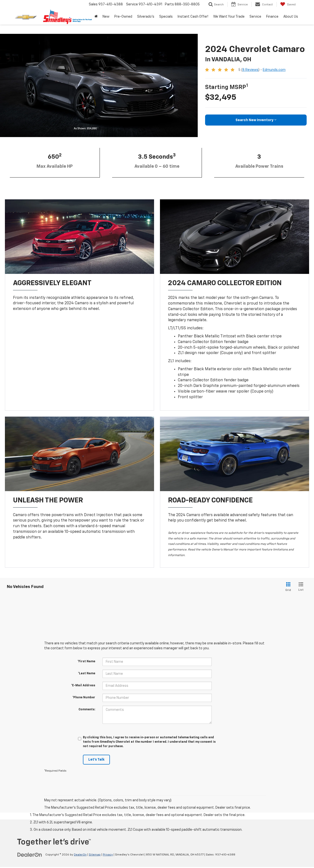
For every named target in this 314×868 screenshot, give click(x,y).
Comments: (86, 709)
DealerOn (80, 854)
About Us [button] (290, 16)
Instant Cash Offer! (193, 16)
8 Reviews (250, 70)
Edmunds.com (274, 70)
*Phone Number (83, 697)
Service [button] (255, 16)
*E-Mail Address (83, 685)
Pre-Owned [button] (123, 16)
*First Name (86, 661)
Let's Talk (96, 759)
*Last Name (86, 673)
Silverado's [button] (145, 16)
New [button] (106, 16)
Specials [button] (166, 16)
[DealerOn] (29, 854)
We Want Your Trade (229, 16)
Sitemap (95, 854)
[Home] (96, 17)
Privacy (108, 854)
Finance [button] (272, 16)
